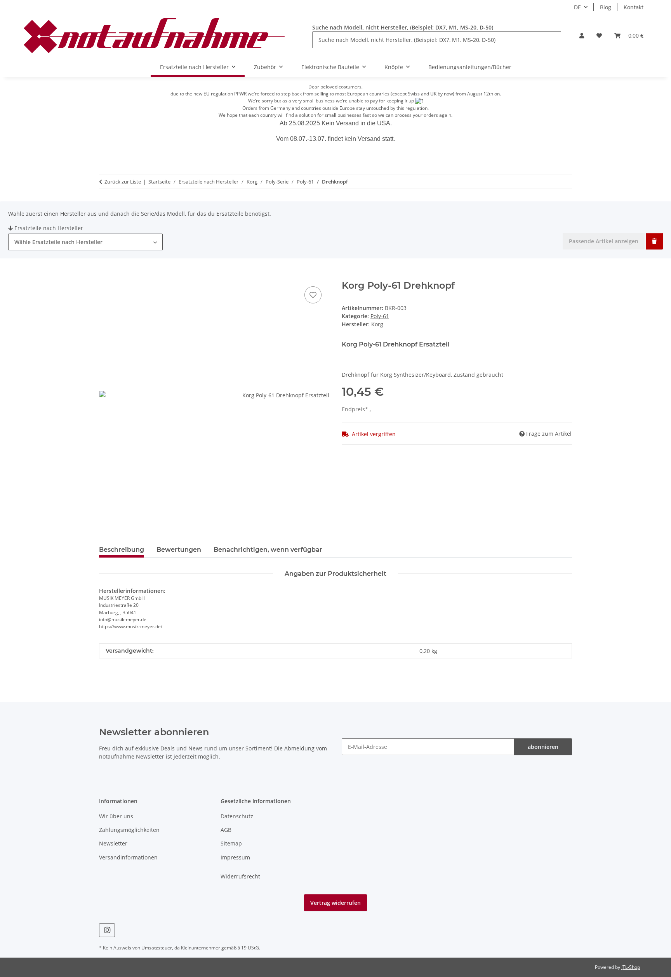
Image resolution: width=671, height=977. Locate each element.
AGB (226, 829)
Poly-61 (379, 316)
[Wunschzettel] (599, 35)
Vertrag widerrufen (335, 902)
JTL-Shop (630, 967)
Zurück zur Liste (122, 181)
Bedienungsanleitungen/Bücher (469, 67)
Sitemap (231, 843)
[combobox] (85, 242)
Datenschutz (237, 816)
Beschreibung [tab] (121, 549)
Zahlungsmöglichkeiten (129, 829)
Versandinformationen (128, 857)
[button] (581, 35)
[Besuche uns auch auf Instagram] (107, 930)
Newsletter (113, 843)
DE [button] (577, 7)
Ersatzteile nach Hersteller (48, 228)
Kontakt (633, 7)
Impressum (235, 857)
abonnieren (543, 746)
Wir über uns (116, 816)
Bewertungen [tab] (178, 549)
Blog (605, 7)
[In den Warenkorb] (105, 276)
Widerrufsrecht (240, 876)
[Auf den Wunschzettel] (313, 294)
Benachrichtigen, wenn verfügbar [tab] (268, 549)
